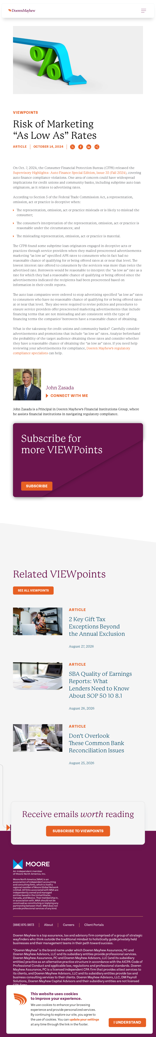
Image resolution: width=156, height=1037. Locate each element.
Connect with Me (69, 395)
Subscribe (37, 486)
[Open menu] (144, 11)
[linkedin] (88, 146)
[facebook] (80, 146)
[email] (96, 146)
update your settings (84, 1020)
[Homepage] (21, 11)
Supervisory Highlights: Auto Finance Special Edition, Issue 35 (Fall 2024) (69, 173)
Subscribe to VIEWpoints (78, 831)
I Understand (127, 1022)
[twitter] (72, 146)
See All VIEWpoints (33, 591)
